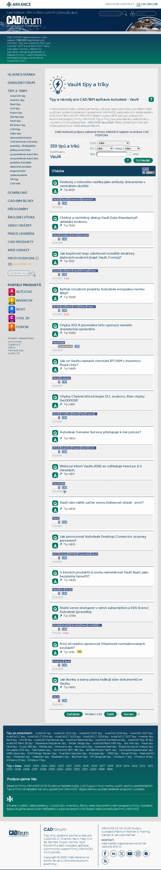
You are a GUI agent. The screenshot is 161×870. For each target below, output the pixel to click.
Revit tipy (15, 104)
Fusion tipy (16, 112)
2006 (43, 769)
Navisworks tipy (83, 746)
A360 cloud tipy (15, 753)
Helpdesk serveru (37, 789)
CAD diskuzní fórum (87, 126)
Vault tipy (15, 120)
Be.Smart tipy (17, 125)
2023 (52, 766)
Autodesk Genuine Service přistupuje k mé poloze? (100, 432)
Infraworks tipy (63, 746)
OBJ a (11, 347)
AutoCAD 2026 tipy (116, 733)
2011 (150, 766)
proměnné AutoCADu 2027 (25, 59)
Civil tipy (15, 108)
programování (18, 170)
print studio (14, 341)
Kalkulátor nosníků (17, 49)
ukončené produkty (20, 166)
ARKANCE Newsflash (101, 122)
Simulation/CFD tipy (18, 750)
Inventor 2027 (15, 46)
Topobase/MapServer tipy (50, 743)
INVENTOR (23, 300)
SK (144, 4)
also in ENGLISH (21, 264)
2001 (85, 769)
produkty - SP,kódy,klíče (23, 145)
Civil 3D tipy (25, 739)
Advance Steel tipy (106, 746)
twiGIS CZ (14, 353)
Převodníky (40, 54)
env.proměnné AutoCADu (24, 158)
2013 (134, 766)
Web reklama (76, 857)
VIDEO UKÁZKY (20, 225)
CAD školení (87, 809)
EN (150, 4)
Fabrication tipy (41, 750)
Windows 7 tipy (123, 756)
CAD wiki (15, 183)
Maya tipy (147, 743)
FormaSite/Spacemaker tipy (136, 750)
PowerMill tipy (129, 753)
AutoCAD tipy (17, 95)
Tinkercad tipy (21, 756)
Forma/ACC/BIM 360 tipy (68, 750)
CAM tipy (15, 129)
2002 (77, 769)
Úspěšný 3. (14, 344)
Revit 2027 (37, 46)
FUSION (21, 327)
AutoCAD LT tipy (15, 736)
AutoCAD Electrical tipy (79, 739)
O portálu (54, 852)
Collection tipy (40, 756)
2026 (27, 766)
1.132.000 (21, 40)
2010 (9, 769)
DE (156, 4)
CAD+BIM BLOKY (21, 201)
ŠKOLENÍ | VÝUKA (21, 217)
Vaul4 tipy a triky (87, 84)
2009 (17, 769)
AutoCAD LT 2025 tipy (68, 736)
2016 (110, 766)
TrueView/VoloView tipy (73, 753)
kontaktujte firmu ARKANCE (121, 809)
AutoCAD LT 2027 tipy (123, 736)
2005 (51, 769)
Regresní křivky (16, 54)
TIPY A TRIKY (17, 91)
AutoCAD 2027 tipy (141, 733)
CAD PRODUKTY (20, 242)
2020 (77, 766)
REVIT (20, 309)
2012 (142, 766)
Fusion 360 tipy (28, 746)
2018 (94, 766)
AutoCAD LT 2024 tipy (40, 736)
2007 (35, 769)
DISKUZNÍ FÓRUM (21, 83)
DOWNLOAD (17, 193)
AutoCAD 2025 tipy (90, 733)
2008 (26, 769)
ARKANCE (112, 4)
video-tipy (15, 133)
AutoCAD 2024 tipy (65, 733)
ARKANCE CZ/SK (112, 828)
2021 (69, 766)
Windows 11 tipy (36, 760)
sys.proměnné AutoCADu (24, 154)
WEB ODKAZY (19, 250)
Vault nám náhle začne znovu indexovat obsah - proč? (102, 502)
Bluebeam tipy (60, 756)
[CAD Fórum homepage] (24, 26)
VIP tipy (14, 179)
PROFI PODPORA (21, 258)
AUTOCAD (23, 292)
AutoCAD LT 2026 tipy (96, 736)
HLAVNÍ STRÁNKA (21, 75)
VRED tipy (113, 753)
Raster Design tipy (79, 743)
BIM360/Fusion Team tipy (101, 750)
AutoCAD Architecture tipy (110, 739)
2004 (60, 769)
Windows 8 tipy (143, 756)
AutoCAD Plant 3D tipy (19, 743)
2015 (118, 766)
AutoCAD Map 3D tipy (140, 739)
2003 (68, 769)
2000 (93, 769)
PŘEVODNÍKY (18, 209)
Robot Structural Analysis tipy (136, 746)
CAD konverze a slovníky (23, 141)
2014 (126, 766)
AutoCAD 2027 (36, 43)
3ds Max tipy (17, 116)
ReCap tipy (45, 746)
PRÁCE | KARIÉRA (21, 234)
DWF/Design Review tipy (41, 753)
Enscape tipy (96, 753)
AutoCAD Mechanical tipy (49, 739)
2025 (36, 766)
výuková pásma (18, 175)
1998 (110, 769)
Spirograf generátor (31, 51)
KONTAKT (127, 4)
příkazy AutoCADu (20, 150)
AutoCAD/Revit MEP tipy (107, 743)
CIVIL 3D (22, 318)
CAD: (93, 143)
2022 (61, 766)
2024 (44, 766)
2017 (102, 766)
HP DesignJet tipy (100, 756)
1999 (102, 769)
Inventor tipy (17, 100)
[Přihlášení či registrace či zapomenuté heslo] (132, 16)
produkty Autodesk (20, 162)
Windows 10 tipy (15, 760)
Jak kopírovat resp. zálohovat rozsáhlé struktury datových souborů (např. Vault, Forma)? (97, 255)
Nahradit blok (16, 350)
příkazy (23, 57)
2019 (86, 766)
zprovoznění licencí (20, 137)
